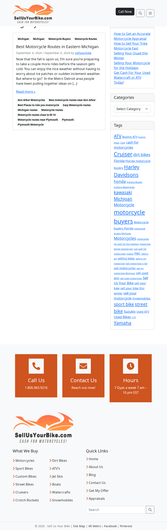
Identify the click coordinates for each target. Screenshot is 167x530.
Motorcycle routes (52, 110)
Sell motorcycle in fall (136, 263)
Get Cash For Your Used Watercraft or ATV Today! (132, 77)
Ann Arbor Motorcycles (31, 100)
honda (120, 181)
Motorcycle (124, 205)
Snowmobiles (141, 298)
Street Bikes (24, 484)
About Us (96, 467)
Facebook (110, 526)
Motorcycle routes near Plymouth (38, 119)
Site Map (79, 526)
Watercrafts (61, 492)
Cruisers (21, 492)
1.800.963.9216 (36, 387)
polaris (130, 253)
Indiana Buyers (134, 182)
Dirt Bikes (59, 460)
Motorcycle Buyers (59, 39)
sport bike (124, 304)
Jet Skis (57, 476)
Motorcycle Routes (86, 39)
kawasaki (123, 192)
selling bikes (126, 258)
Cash (122, 142)
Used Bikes (122, 317)
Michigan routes (27, 110)
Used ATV (142, 312)
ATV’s (56, 468)
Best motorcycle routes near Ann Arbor (72, 100)
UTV (134, 317)
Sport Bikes (24, 468)
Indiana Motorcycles (124, 187)
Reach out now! (83, 387)
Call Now (125, 11)
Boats (56, 484)
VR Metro (94, 526)
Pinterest (126, 526)
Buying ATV (129, 137)
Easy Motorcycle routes (77, 105)
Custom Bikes (25, 476)
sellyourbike (83, 53)
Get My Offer (99, 490)
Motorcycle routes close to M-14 (37, 115)
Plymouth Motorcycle (31, 124)
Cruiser (123, 154)
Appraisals (97, 498)
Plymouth (68, 119)
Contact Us (97, 482)
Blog (92, 475)
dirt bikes (141, 154)
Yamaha (122, 323)
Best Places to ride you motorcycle (38, 105)
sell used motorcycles (131, 278)
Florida (119, 160)
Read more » (25, 91)
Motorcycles (125, 238)
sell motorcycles (125, 268)
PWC (137, 253)
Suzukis (130, 311)
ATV (117, 136)
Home (93, 459)
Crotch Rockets (27, 500)
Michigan (23, 39)
